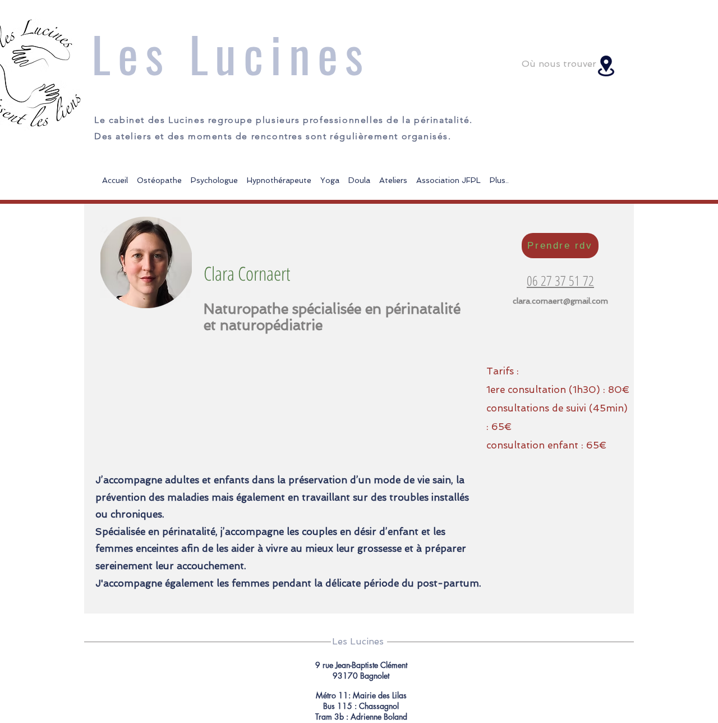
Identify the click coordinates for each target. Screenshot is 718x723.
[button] (393, 175)
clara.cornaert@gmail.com (560, 300)
